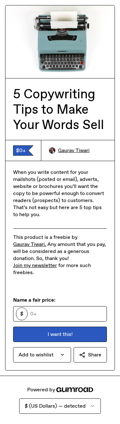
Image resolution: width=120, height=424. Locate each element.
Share (94, 355)
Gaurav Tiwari (74, 150)
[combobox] (42, 355)
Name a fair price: (34, 300)
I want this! (60, 334)
